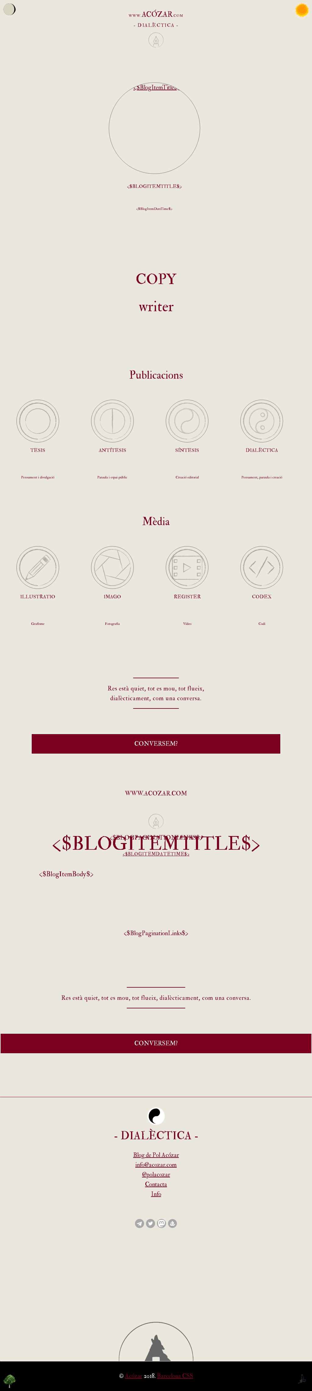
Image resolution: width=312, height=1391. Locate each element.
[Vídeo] (187, 567)
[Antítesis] (112, 421)
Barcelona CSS (175, 1376)
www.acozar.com (156, 793)
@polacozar (156, 1174)
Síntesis (187, 450)
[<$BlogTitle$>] (156, 49)
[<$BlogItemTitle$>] (154, 128)
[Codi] (262, 567)
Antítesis (112, 450)
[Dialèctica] (262, 421)
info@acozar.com (156, 1165)
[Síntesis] (187, 421)
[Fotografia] (112, 567)
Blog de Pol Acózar (156, 1155)
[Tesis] (38, 421)
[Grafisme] (38, 567)
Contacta (156, 1184)
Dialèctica (262, 450)
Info (156, 1194)
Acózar (133, 1376)
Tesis (37, 450)
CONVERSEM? (156, 744)
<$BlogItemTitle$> (154, 186)
